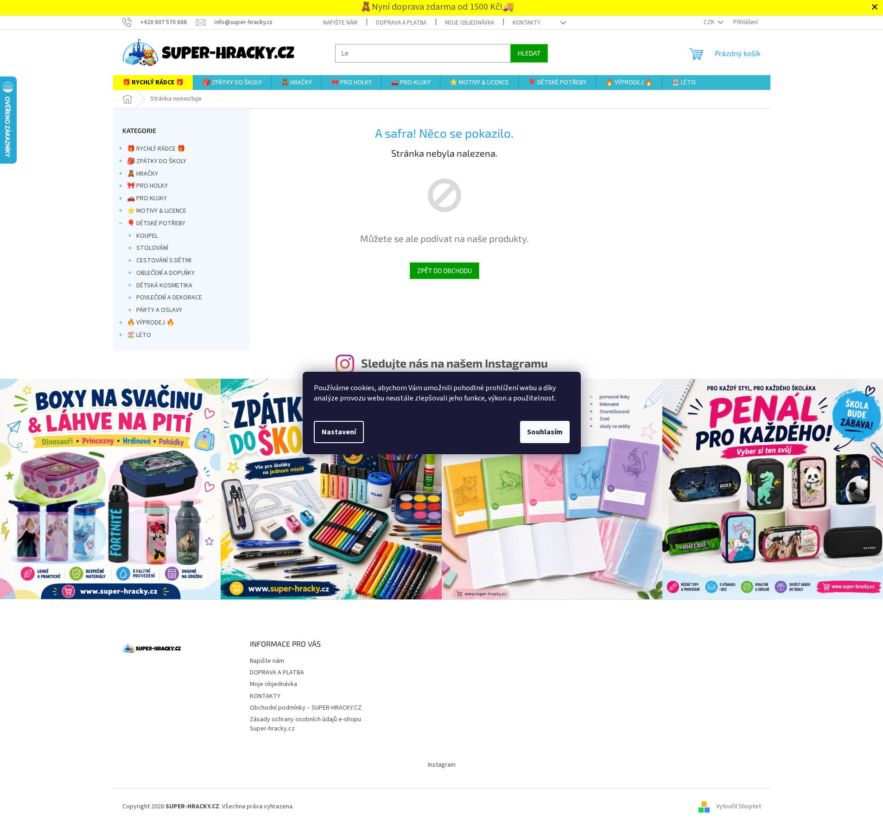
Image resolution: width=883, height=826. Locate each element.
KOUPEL (147, 236)
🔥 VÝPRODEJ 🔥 (150, 322)
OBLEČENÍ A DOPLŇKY (165, 273)
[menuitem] (153, 82)
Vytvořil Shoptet (738, 806)
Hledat (529, 53)
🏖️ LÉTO (139, 335)
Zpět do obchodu (444, 270)
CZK (710, 22)
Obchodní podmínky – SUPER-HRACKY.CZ (306, 707)
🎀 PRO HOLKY (147, 186)
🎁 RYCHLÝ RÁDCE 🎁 (156, 148)
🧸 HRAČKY (142, 173)
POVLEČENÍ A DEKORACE (169, 297)
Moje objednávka (469, 23)
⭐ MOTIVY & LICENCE (156, 211)
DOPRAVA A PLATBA (401, 23)
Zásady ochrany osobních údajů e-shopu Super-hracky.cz (305, 724)
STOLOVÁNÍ (152, 248)
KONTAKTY (526, 23)
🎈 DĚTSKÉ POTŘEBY (156, 223)
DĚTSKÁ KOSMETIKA (164, 285)
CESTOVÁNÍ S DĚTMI (163, 260)
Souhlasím (545, 432)
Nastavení (339, 432)
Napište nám (340, 23)
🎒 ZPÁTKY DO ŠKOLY (156, 161)
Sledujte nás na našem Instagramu (454, 363)
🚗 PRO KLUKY (147, 198)
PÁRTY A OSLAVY (159, 310)
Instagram (442, 764)
